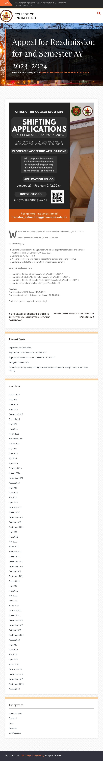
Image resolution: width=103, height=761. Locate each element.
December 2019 (16, 674)
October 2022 (15, 522)
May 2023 (13, 497)
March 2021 (14, 605)
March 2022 (14, 546)
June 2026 (13, 404)
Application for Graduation (20, 347)
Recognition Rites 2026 (19, 362)
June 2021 (13, 591)
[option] (40, 4)
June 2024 (13, 453)
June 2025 (13, 429)
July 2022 (13, 532)
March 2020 (14, 664)
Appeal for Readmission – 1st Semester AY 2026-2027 (32, 357)
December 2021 (16, 561)
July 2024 (13, 448)
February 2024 (15, 468)
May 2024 (13, 458)
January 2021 (14, 615)
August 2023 (14, 483)
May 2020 (13, 654)
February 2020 (15, 669)
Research (13, 728)
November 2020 (16, 625)
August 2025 (14, 419)
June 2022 (13, 537)
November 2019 (16, 679)
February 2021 (15, 610)
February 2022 (15, 551)
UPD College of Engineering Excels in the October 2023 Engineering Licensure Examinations (40, 4)
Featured (13, 718)
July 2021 (13, 586)
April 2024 (13, 463)
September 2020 (16, 635)
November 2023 (16, 478)
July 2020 (13, 644)
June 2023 (13, 492)
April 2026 (13, 409)
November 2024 (16, 438)
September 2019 (16, 684)
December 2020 (16, 620)
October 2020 (15, 630)
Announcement (15, 713)
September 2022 (16, 527)
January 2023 (14, 512)
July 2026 (13, 399)
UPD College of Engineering (32, 755)
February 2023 (15, 507)
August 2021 (14, 581)
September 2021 (16, 576)
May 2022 (13, 541)
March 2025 (14, 434)
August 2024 (14, 443)
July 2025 (13, 424)
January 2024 (14, 473)
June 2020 (13, 649)
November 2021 (16, 566)
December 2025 (16, 414)
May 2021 (13, 595)
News (11, 723)
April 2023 (13, 502)
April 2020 (13, 659)
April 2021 (13, 600)
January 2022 (14, 556)
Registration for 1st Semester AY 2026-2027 (28, 352)
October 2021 (15, 571)
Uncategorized (15, 733)
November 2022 (16, 517)
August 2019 (14, 689)
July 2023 (13, 487)
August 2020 (14, 640)
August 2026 (14, 394)
